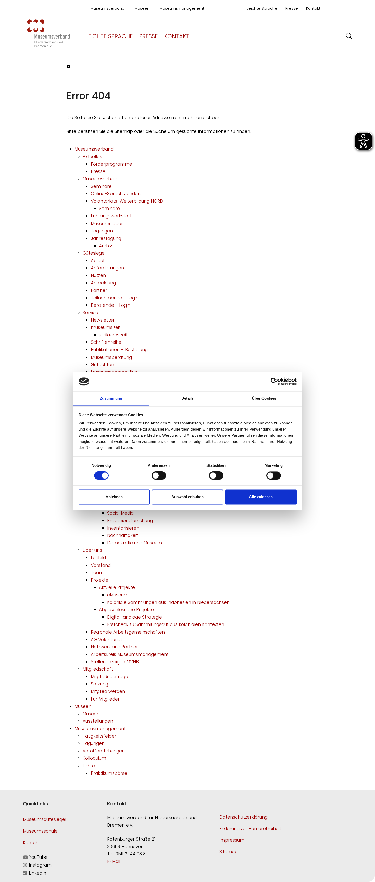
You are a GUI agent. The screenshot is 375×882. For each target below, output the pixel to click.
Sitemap (228, 852)
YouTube (38, 857)
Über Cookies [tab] (264, 398)
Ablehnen (114, 497)
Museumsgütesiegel (44, 819)
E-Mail (113, 861)
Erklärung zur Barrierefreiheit (250, 829)
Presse (291, 8)
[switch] (159, 476)
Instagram (40, 865)
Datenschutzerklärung (243, 817)
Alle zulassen (261, 497)
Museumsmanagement (182, 8)
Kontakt (313, 8)
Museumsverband (107, 8)
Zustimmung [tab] (111, 398)
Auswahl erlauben (187, 497)
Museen (142, 8)
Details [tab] (187, 398)
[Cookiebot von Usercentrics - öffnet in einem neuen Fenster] (274, 381)
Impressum (231, 840)
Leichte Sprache (262, 8)
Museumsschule (40, 831)
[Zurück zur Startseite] (48, 33)
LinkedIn (37, 873)
